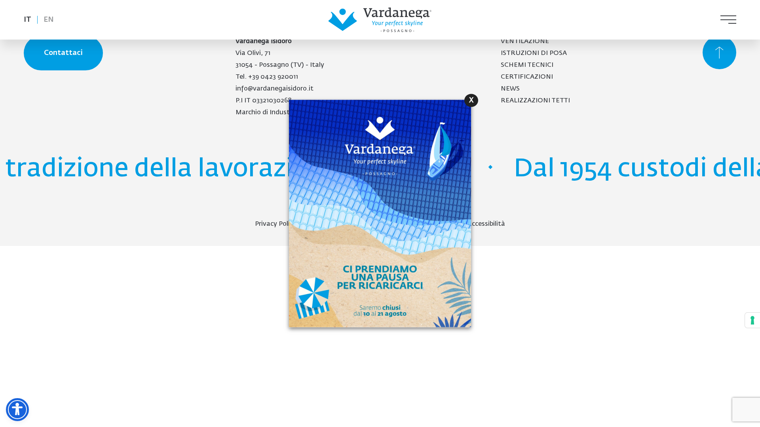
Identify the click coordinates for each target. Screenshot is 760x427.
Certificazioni (527, 77)
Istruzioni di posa (534, 53)
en (49, 19)
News (510, 89)
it (27, 19)
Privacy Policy (275, 224)
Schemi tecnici (527, 65)
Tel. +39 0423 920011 (267, 77)
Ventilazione (525, 41)
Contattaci (63, 53)
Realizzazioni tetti (535, 101)
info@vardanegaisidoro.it (275, 89)
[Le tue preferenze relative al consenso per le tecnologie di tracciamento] (752, 320)
